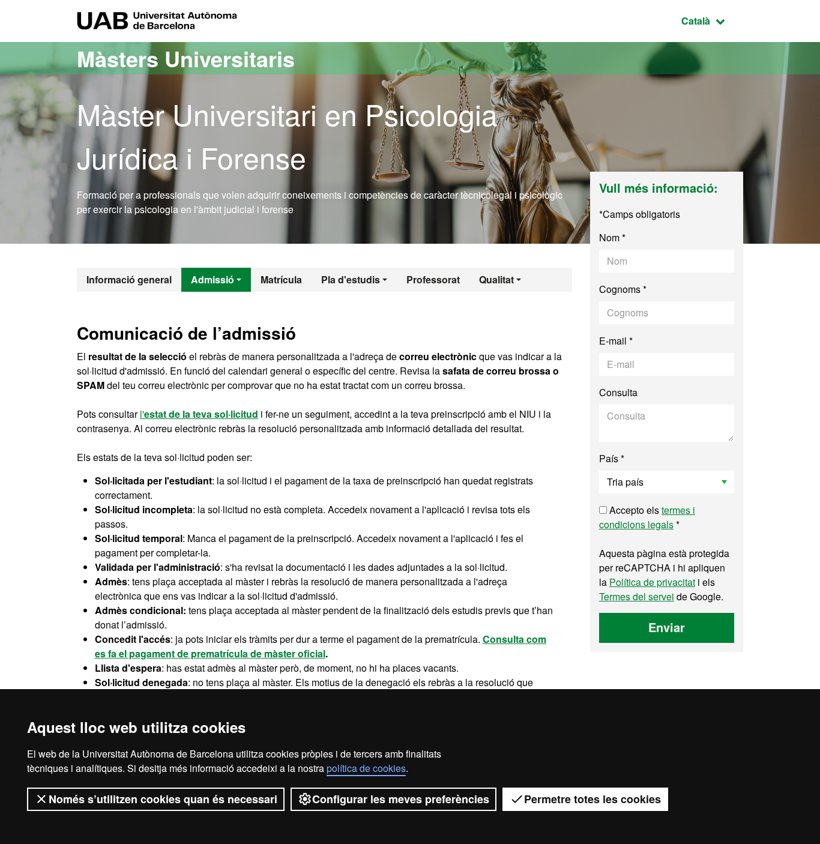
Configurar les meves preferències (400, 799)
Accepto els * (647, 517)
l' (199, 414)
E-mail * (616, 341)
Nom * (612, 237)
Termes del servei (636, 596)
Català (712, 20)
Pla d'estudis (350, 279)
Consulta (618, 392)
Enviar (666, 627)
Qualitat (496, 279)
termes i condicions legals (647, 517)
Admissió (212, 279)
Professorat (433, 279)
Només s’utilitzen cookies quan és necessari (163, 799)
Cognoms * (623, 289)
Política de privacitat (652, 582)
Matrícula (281, 279)
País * (611, 458)
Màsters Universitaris (186, 58)
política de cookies (366, 768)
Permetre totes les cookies (592, 799)
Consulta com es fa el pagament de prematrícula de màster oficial (320, 646)
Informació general (129, 279)
